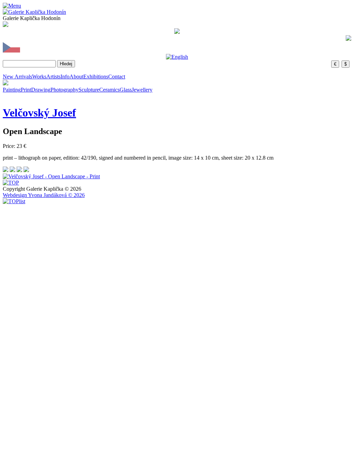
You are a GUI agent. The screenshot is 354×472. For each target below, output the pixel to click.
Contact (116, 76)
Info (64, 76)
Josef (39, 112)
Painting (12, 90)
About (76, 76)
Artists (53, 76)
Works (39, 76)
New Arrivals (17, 76)
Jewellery (142, 90)
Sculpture (88, 90)
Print (26, 90)
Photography (64, 90)
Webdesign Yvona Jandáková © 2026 (44, 195)
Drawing (40, 90)
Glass (126, 90)
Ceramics (109, 90)
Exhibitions (95, 76)
